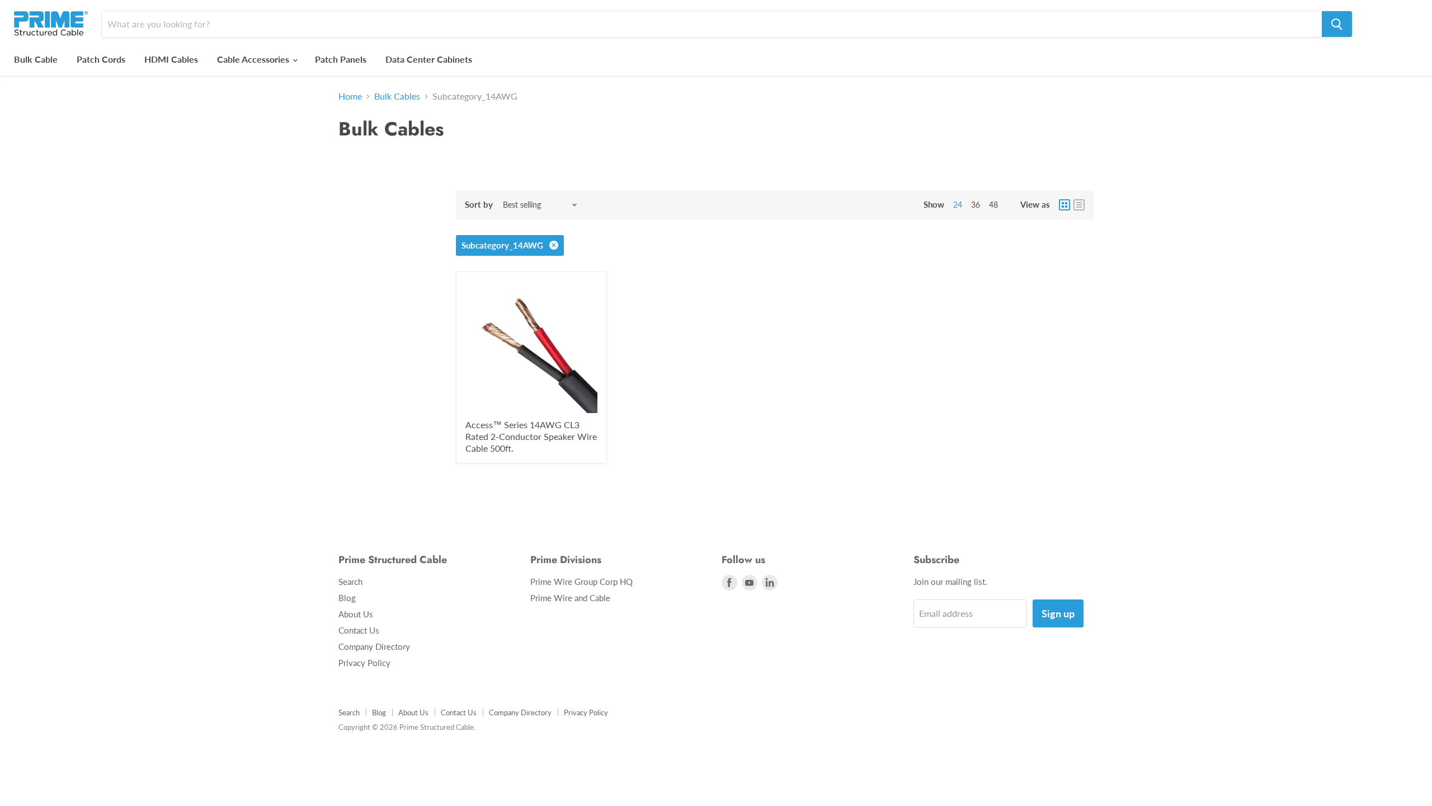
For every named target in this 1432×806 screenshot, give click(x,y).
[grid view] (1064, 204)
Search (350, 582)
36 (975, 204)
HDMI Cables (171, 59)
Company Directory (374, 646)
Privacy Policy (364, 663)
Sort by (479, 204)
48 (993, 204)
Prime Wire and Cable (570, 598)
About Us (355, 614)
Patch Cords (101, 59)
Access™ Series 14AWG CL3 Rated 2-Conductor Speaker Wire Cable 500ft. (531, 436)
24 (957, 204)
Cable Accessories (254, 59)
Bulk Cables (397, 96)
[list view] (1079, 204)
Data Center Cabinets (428, 59)
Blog (347, 598)
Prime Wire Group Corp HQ (581, 582)
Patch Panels (340, 59)
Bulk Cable (36, 59)
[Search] (1337, 24)
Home (350, 96)
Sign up (1058, 613)
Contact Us (358, 630)
